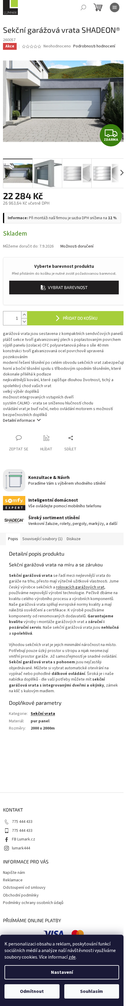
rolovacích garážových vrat (80, 587)
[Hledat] (83, 7)
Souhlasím (91, 991)
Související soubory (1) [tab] (42, 539)
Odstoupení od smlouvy (24, 888)
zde (72, 957)
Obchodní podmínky (21, 895)
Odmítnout (32, 991)
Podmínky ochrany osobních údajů (33, 903)
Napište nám (14, 873)
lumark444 (21, 848)
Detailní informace (19, 421)
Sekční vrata (43, 714)
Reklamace (13, 880)
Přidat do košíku (80, 318)
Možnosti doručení (76, 246)
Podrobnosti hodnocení (94, 46)
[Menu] (115, 7)
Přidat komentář (24, 772)
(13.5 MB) (28, 738)
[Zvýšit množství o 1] (24, 314)
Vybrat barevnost (68, 287)
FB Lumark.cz (23, 839)
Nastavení (62, 972)
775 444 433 (22, 822)
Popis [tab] (13, 539)
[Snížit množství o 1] (24, 321)
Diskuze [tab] (74, 539)
